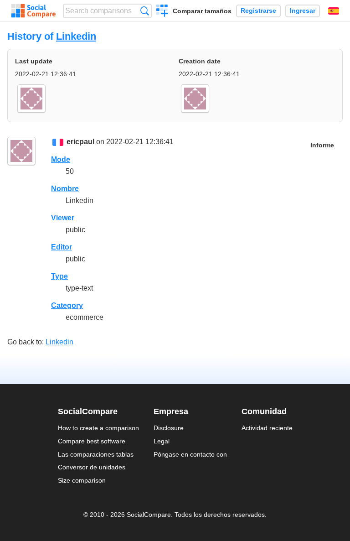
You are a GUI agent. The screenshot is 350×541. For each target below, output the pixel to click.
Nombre (65, 188)
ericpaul (80, 142)
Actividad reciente (267, 428)
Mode (60, 159)
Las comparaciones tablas (96, 454)
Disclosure (169, 428)
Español (333, 11)
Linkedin (76, 36)
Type (59, 276)
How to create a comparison (98, 428)
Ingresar (302, 10)
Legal (162, 441)
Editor (61, 247)
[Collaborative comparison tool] (33, 11)
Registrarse (258, 10)
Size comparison (82, 480)
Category (67, 305)
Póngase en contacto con (190, 454)
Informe (322, 145)
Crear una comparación (162, 12)
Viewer (62, 218)
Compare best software (91, 441)
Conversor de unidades (91, 467)
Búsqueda (144, 10)
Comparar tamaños (202, 11)
